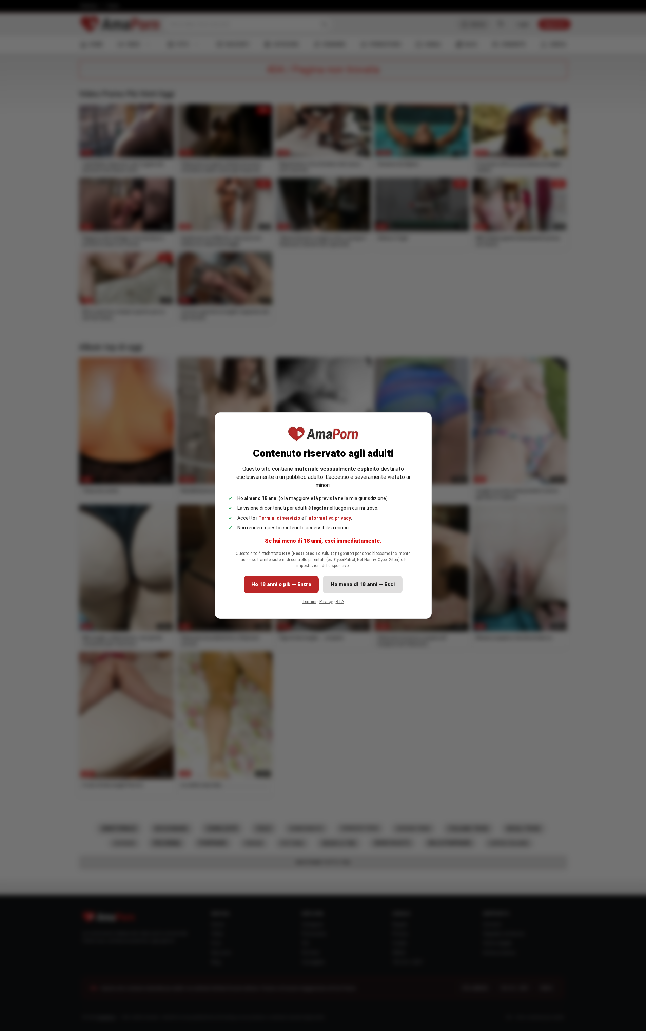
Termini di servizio (279, 518)
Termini (309, 601)
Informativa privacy (329, 518)
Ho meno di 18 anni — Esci (363, 584)
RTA (340, 601)
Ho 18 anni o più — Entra (281, 584)
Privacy (326, 601)
